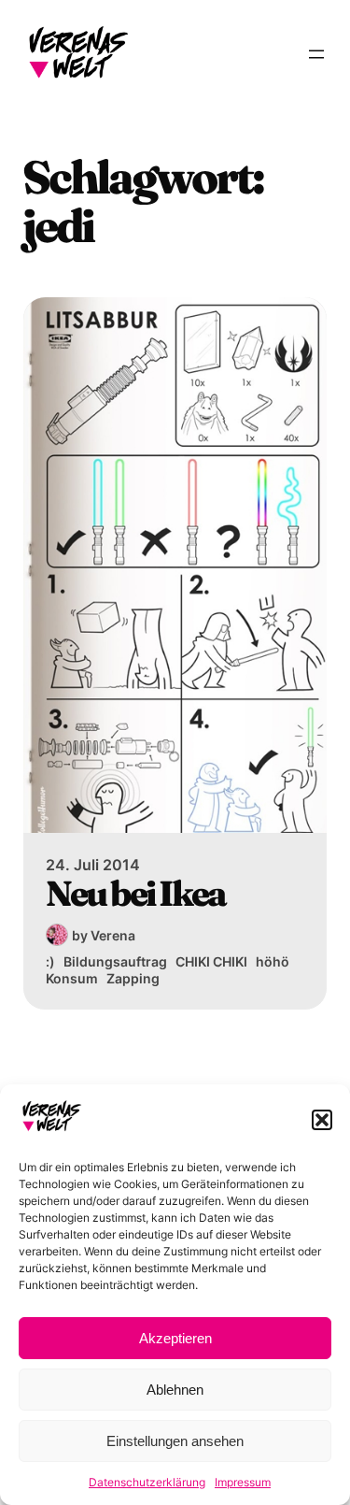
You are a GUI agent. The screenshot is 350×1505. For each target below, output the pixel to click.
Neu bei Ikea (135, 893)
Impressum (243, 1482)
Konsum (72, 978)
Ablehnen (175, 1390)
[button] (322, 1120)
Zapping (133, 978)
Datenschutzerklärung (147, 1482)
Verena (113, 935)
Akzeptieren (175, 1338)
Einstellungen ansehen (175, 1441)
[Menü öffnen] (316, 54)
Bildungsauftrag (115, 961)
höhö (272, 961)
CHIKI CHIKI (211, 961)
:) (50, 961)
